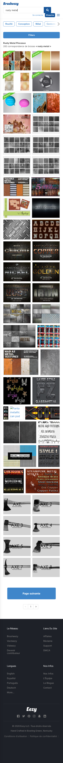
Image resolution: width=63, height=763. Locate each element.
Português (12, 683)
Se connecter (37, 15)
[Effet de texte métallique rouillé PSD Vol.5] (17, 292)
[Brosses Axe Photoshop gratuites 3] (17, 525)
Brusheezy (12, 636)
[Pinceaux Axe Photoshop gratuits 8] (46, 567)
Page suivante (31, 593)
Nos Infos (48, 673)
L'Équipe (47, 678)
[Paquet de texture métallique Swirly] (17, 81)
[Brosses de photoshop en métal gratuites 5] (17, 145)
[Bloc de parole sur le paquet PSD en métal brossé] (17, 103)
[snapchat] (39, 716)
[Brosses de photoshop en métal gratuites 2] (46, 145)
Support (47, 645)
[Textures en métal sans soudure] (19, 456)
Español (11, 678)
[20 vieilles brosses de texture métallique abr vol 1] (17, 313)
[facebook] (18, 716)
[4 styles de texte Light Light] (13, 481)
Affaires (47, 636)
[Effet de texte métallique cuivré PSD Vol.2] (46, 251)
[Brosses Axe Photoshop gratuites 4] (46, 525)
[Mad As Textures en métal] (21, 362)
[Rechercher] (47, 10)
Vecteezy (12, 641)
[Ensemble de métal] (16, 230)
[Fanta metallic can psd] (16, 413)
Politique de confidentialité (43, 736)
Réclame (47, 641)
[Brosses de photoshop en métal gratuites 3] (46, 166)
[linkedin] (44, 716)
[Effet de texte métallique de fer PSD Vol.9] (46, 292)
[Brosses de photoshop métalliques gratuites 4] (17, 166)
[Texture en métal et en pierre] (19, 432)
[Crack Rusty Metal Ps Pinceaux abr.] (17, 124)
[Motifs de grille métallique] (49, 432)
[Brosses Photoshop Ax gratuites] (17, 504)
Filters (31, 35)
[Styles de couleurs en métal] (17, 391)
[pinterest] (29, 716)
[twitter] (23, 716)
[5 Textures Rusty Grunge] (45, 186)
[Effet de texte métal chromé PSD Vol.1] (17, 251)
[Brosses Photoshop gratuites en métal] (46, 124)
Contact (47, 687)
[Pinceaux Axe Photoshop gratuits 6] (46, 546)
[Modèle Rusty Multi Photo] (16, 208)
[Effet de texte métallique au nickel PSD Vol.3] (17, 271)
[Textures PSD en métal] (46, 60)
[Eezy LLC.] (31, 709)
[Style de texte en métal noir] (42, 413)
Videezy (11, 645)
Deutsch (11, 687)
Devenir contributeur (13, 651)
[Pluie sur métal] (50, 362)
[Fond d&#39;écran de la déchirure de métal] (46, 81)
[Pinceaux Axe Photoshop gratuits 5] (17, 546)
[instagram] (34, 716)
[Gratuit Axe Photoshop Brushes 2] (46, 504)
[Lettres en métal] (46, 230)
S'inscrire (50, 15)
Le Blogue (48, 683)
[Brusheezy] (11, 4)
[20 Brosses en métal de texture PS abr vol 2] (46, 313)
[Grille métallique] (48, 336)
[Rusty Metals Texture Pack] (17, 60)
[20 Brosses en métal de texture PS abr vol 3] (19, 336)
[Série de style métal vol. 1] (49, 456)
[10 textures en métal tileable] (16, 186)
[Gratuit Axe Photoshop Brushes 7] (17, 567)
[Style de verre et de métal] (46, 391)
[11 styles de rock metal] (5, 413)
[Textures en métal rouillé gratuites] (46, 103)
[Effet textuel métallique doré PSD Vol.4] (46, 271)
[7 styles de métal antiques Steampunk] (43, 481)
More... (10, 692)
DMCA (46, 650)
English (11, 673)
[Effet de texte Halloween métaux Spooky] (46, 208)
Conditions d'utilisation (15, 736)
